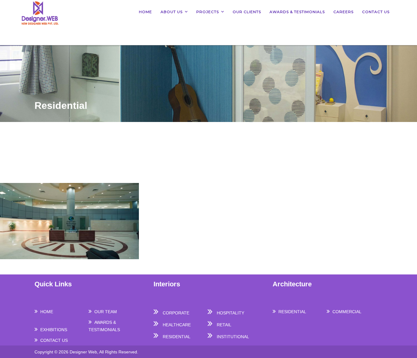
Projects (207, 11)
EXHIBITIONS (53, 329)
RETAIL (224, 324)
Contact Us (376, 11)
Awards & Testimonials (297, 11)
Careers (343, 11)
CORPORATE (176, 312)
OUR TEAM (105, 311)
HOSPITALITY (230, 312)
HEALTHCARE (177, 324)
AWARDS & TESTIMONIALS (104, 326)
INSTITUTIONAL (233, 336)
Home (145, 11)
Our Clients (247, 11)
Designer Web (83, 351)
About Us (172, 11)
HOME (46, 311)
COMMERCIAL (346, 311)
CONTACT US (54, 340)
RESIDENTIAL (176, 336)
